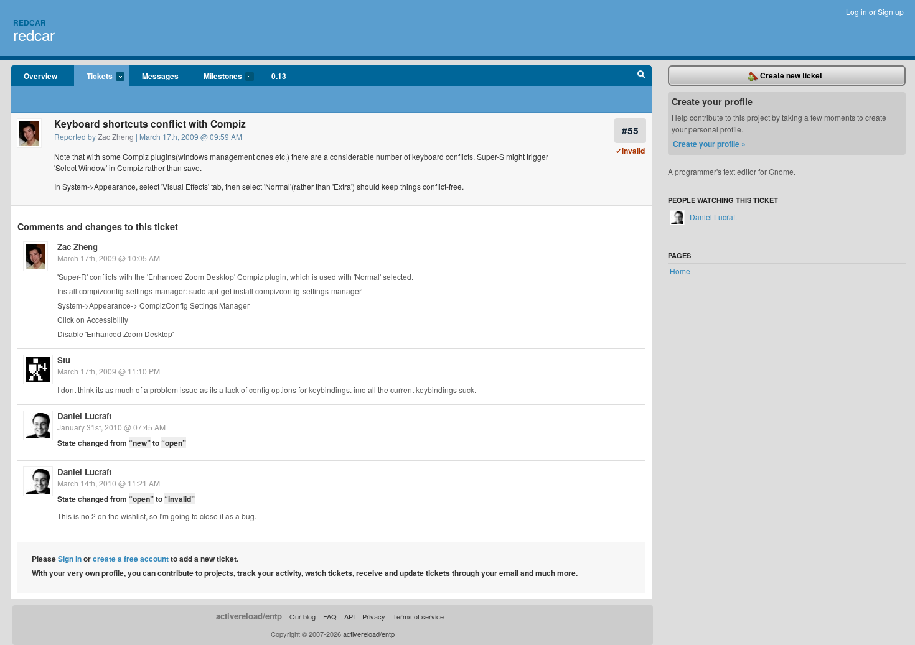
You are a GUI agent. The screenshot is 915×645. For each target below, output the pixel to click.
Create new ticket (790, 75)
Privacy (373, 616)
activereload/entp (249, 616)
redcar (34, 34)
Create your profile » (709, 143)
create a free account (131, 558)
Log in (856, 11)
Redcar (29, 22)
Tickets (93, 76)
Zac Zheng (116, 136)
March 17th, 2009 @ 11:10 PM (108, 371)
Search (641, 75)
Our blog (302, 616)
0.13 (278, 75)
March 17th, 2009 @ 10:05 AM (108, 258)
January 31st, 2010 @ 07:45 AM (111, 427)
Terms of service (418, 616)
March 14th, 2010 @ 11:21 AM (108, 483)
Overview (40, 75)
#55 (630, 130)
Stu (63, 360)
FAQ (330, 616)
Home (680, 271)
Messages (160, 75)
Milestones (216, 76)
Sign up (891, 11)
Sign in (70, 558)
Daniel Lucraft (84, 416)
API (349, 616)
